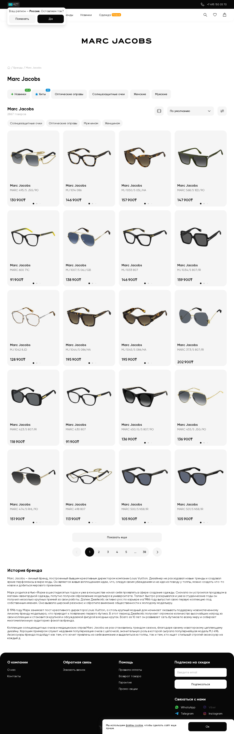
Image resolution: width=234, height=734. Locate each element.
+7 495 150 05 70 (217, 4)
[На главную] (8, 67)
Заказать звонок (74, 670)
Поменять (22, 19)
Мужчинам (91, 123)
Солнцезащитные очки (108, 94)
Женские (140, 94)
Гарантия (125, 682)
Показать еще (117, 537)
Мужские (161, 94)
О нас (11, 670)
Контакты (14, 676)
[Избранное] (215, 15)
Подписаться (200, 684)
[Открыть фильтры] (222, 111)
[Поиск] (205, 15)
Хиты (44, 93)
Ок (208, 726)
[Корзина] (224, 15)
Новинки (22, 93)
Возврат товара (130, 676)
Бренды (18, 67)
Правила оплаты (130, 670)
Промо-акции (128, 689)
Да (51, 19)
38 (144, 552)
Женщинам (112, 123)
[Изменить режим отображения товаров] (159, 111)
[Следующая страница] (157, 552)
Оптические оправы (69, 94)
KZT (16, 4)
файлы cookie (134, 725)
